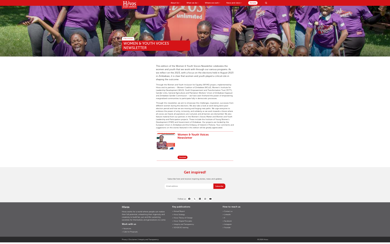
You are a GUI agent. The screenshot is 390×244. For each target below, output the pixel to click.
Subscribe (219, 186)
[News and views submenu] (241, 2)
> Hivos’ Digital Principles (182, 221)
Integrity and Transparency (149, 239)
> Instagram (227, 224)
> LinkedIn (227, 214)
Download (182, 157)
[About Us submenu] (179, 2)
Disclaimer (133, 239)
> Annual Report (178, 211)
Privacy (124, 239)
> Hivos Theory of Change (182, 218)
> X (224, 218)
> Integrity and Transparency (183, 224)
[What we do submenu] (197, 2)
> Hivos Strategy (178, 214)
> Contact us (227, 211)
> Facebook (227, 221)
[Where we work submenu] (219, 2)
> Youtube (227, 227)
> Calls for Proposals (130, 232)
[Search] (266, 3)
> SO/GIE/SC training (180, 227)
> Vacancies (126, 228)
